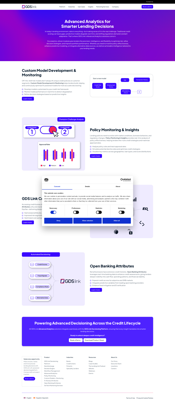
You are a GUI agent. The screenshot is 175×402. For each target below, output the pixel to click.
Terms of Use (130, 398)
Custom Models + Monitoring (53, 378)
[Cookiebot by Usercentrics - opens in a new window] (122, 179)
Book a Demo (75, 340)
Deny (58, 221)
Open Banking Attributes (52, 383)
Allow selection (87, 221)
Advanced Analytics (50, 373)
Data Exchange (49, 366)
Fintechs (69, 366)
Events (91, 373)
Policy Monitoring (50, 376)
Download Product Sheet (94, 340)
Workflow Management (52, 371)
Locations (114, 366)
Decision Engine (49, 368)
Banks (68, 361)
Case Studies (93, 364)
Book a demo (147, 7)
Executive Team (116, 364)
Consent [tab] (57, 186)
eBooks (91, 368)
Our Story (114, 361)
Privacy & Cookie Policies (145, 398)
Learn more (27, 99)
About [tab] (118, 186)
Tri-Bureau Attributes (51, 380)
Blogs (91, 361)
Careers (113, 368)
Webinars (92, 371)
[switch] (76, 212)
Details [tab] (87, 186)
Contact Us (149, 2)
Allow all (117, 221)
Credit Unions (71, 364)
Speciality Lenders (72, 368)
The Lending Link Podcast (97, 366)
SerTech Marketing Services (53, 385)
